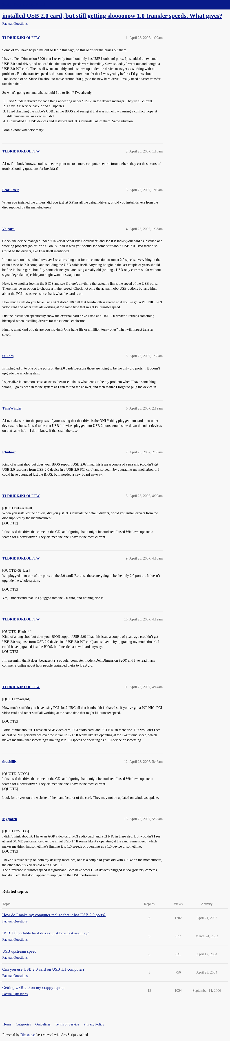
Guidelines (43, 1024)
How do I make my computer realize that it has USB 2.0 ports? (54, 915)
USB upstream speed (19, 951)
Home (6, 1024)
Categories (23, 1024)
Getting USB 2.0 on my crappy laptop (33, 987)
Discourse (27, 1035)
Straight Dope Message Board (23, 5)
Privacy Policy (94, 1024)
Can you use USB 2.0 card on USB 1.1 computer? (43, 969)
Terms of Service (67, 1024)
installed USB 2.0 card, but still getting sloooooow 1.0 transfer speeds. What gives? (112, 15)
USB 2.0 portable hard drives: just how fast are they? (45, 933)
